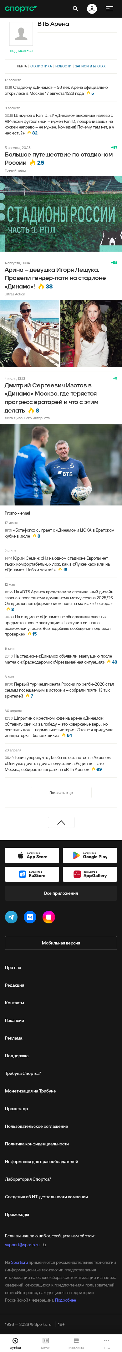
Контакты (14, 1003)
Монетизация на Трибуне (30, 1091)
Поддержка (16, 1055)
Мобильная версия (61, 943)
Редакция (14, 985)
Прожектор (16, 1108)
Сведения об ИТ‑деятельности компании (46, 1197)
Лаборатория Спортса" (28, 1179)
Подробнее (65, 1300)
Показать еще (61, 792)
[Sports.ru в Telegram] (12, 918)
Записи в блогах (90, 66)
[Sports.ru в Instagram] (50, 918)
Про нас (13, 967)
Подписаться (21, 51)
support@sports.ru (22, 1244)
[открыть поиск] (75, 8)
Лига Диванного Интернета (27, 417)
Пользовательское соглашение (36, 1126)
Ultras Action (15, 294)
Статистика (41, 66)
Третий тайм (15, 170)
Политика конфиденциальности (37, 1144)
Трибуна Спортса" (23, 1073)
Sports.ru (19, 1262)
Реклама (13, 1038)
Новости (63, 66)
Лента (22, 66)
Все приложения (61, 893)
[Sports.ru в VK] (31, 918)
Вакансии (14, 1020)
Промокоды (17, 1214)
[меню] (109, 9)
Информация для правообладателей (41, 1161)
